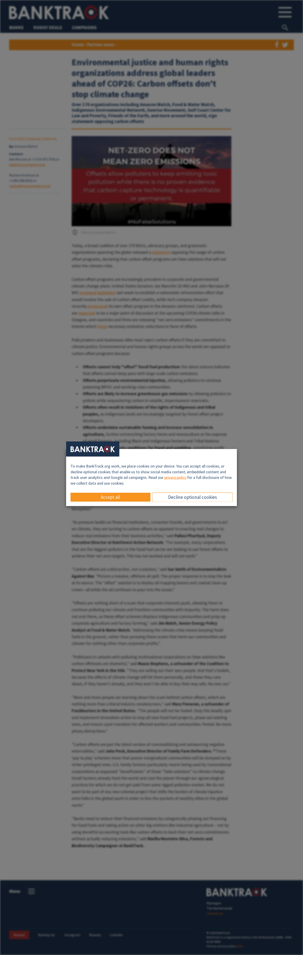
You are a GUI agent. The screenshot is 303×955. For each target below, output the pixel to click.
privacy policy (175, 477)
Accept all (110, 497)
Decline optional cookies (192, 497)
